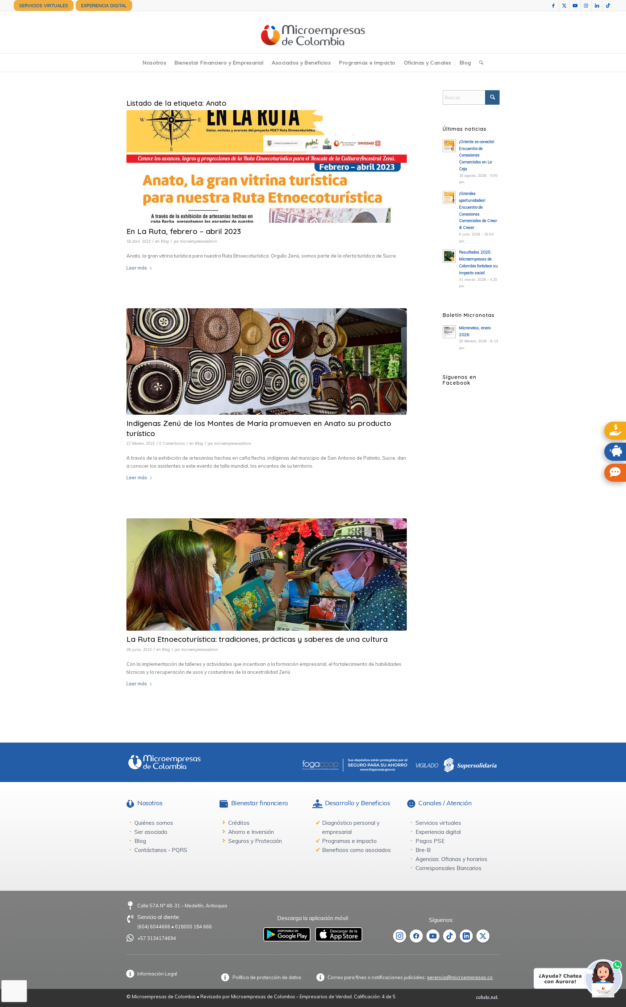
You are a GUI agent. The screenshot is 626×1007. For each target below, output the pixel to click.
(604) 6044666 (153, 926)
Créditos (239, 822)
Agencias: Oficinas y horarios (451, 859)
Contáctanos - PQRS (160, 850)
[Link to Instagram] (586, 5)
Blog (165, 241)
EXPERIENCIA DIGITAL (104, 5)
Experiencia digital (438, 831)
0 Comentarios (172, 443)
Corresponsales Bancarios (448, 868)
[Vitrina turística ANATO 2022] (266, 574)
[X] (482, 936)
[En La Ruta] (266, 166)
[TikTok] (449, 936)
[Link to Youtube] (575, 5)
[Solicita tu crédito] (615, 431)
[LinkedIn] (466, 936)
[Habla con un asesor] (615, 473)
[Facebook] (416, 936)
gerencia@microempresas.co (460, 977)
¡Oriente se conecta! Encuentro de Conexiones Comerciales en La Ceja (476, 155)
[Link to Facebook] (553, 5)
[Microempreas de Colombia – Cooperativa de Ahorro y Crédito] (313, 32)
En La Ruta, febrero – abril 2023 (183, 231)
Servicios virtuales (438, 822)
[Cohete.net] (487, 996)
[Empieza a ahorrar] (615, 452)
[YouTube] (432, 936)
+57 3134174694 (156, 938)
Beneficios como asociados (356, 850)
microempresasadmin (198, 241)
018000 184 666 (193, 926)
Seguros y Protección (255, 840)
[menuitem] (44, 5)
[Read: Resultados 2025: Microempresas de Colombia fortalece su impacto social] (449, 256)
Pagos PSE (430, 840)
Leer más (136, 268)
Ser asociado (150, 831)
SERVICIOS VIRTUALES (43, 5)
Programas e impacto (349, 840)
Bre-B (423, 850)
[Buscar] (481, 63)
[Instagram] (399, 936)
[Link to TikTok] (607, 5)
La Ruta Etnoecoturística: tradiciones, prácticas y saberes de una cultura (257, 639)
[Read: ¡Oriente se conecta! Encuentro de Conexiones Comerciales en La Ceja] (449, 145)
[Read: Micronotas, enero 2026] (449, 331)
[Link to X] (564, 5)
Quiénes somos (153, 822)
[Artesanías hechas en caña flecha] (266, 361)
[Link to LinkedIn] (597, 5)
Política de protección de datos (267, 977)
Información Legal (157, 974)
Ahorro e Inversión (251, 831)
